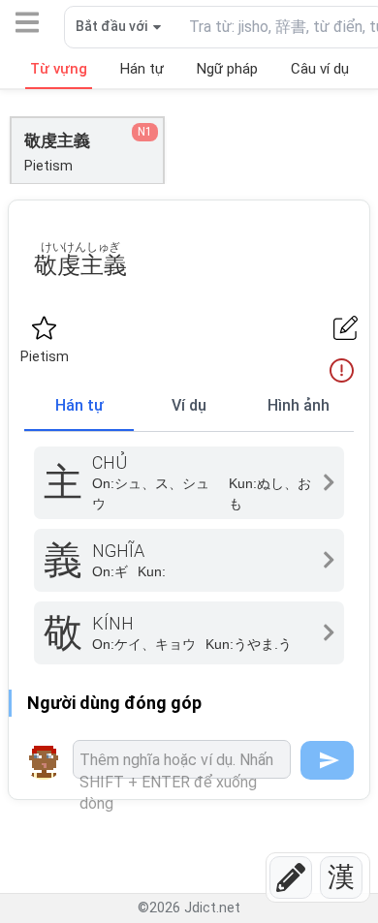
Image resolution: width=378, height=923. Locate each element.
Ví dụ (189, 405)
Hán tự (79, 405)
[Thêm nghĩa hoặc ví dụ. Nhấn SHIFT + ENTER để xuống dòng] (182, 759)
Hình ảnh (299, 405)
